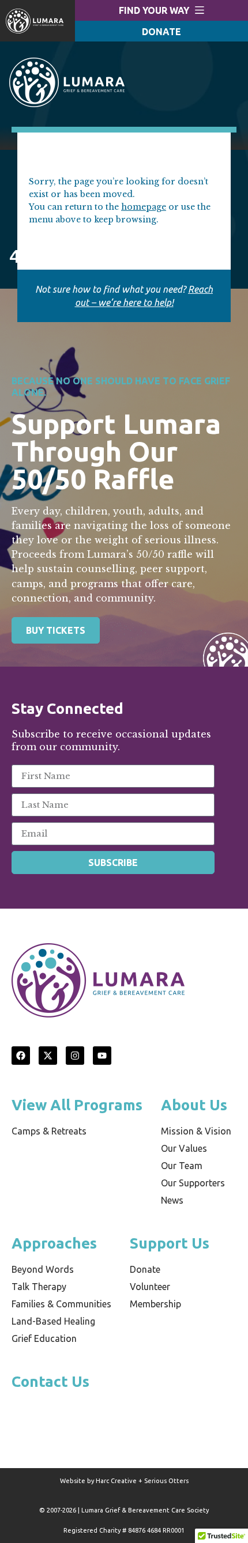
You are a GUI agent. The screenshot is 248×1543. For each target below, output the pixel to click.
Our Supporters (193, 1183)
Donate (145, 1269)
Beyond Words (43, 1269)
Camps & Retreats (49, 1131)
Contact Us (50, 1381)
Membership (155, 1304)
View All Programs (77, 1104)
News (172, 1200)
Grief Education (44, 1338)
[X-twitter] (48, 1055)
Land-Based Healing (53, 1321)
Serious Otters (166, 1480)
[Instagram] (75, 1055)
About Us (194, 1104)
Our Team (181, 1165)
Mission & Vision (196, 1131)
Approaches (54, 1243)
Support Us (169, 1243)
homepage (143, 207)
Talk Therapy (39, 1286)
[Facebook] (21, 1055)
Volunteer (150, 1286)
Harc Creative (116, 1480)
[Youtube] (102, 1055)
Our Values (184, 1148)
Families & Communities (61, 1304)
